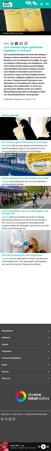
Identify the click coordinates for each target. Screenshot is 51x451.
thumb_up (47, 446)
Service (5, 372)
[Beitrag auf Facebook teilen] (16, 43)
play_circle (43, 447)
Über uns (6, 378)
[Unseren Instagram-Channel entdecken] (13, 419)
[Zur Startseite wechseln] (7, 4)
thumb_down (39, 446)
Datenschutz (18, 414)
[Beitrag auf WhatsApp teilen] (12, 43)
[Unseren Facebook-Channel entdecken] (10, 419)
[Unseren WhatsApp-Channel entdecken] (2, 419)
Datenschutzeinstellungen (36, 414)
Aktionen (6, 338)
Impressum (5, 414)
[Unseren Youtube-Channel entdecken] (6, 419)
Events (5, 344)
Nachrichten (7, 331)
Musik (4, 365)
